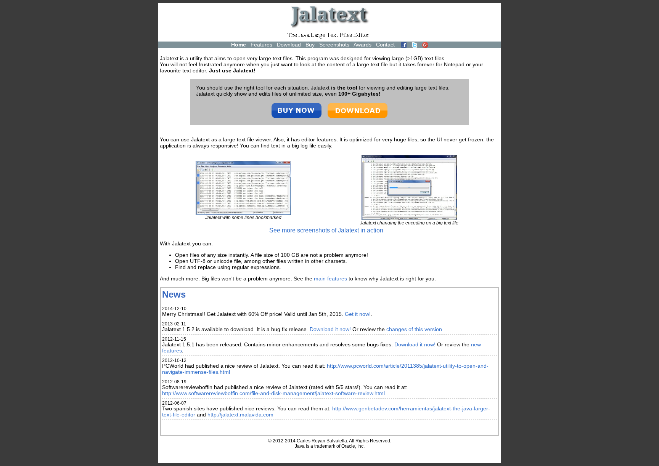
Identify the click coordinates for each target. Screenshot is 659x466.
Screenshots (334, 45)
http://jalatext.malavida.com (240, 415)
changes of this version (414, 329)
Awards (362, 45)
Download (289, 45)
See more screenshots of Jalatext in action (326, 230)
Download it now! (330, 329)
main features (330, 278)
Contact (385, 45)
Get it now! (358, 314)
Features (261, 45)
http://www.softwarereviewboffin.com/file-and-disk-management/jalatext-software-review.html (273, 393)
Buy (310, 45)
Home (238, 45)
